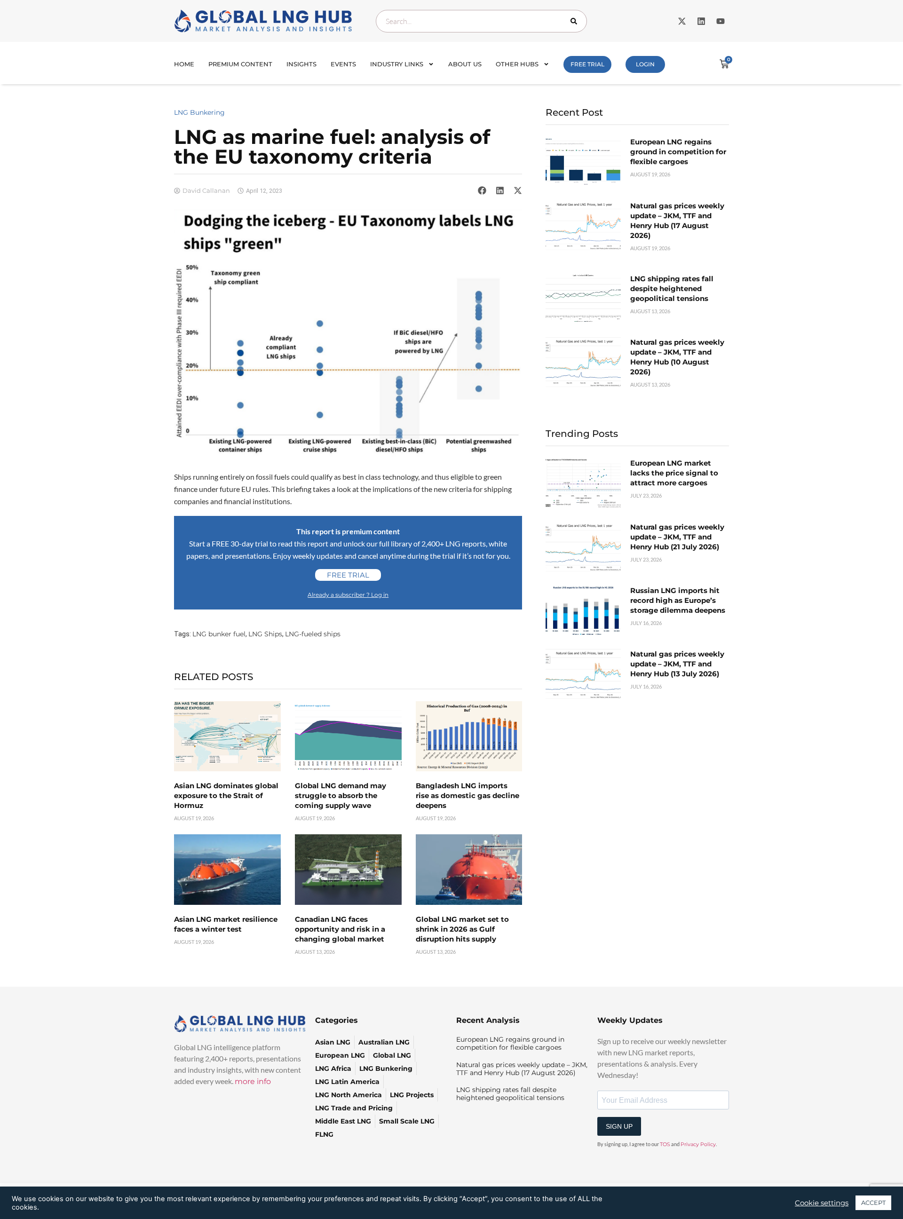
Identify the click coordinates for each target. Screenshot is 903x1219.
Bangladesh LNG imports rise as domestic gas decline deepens (467, 795)
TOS (665, 1144)
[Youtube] (720, 21)
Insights (301, 64)
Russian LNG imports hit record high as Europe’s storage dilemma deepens (677, 600)
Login (645, 64)
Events (343, 64)
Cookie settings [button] (821, 1203)
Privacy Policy (698, 1144)
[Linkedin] (701, 21)
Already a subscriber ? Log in (348, 594)
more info (253, 1081)
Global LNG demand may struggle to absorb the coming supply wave (340, 795)
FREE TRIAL (587, 64)
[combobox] (481, 21)
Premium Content (240, 64)
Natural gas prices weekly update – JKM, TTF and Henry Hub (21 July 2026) (677, 536)
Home (184, 64)
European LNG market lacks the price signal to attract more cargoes (674, 473)
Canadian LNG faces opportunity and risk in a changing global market (340, 929)
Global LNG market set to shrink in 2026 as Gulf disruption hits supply (462, 929)
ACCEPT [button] (873, 1202)
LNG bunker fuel (219, 634)
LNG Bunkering (199, 112)
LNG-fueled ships (313, 634)
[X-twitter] (681, 21)
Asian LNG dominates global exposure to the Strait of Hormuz (226, 795)
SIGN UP (619, 1126)
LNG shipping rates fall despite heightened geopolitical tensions (671, 288)
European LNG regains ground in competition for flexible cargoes (678, 151)
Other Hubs (517, 64)
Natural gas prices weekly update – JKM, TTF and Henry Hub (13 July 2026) (677, 663)
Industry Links (396, 64)
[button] (482, 190)
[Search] (575, 21)
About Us (465, 64)
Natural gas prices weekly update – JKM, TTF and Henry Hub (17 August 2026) (521, 1069)
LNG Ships (265, 634)
